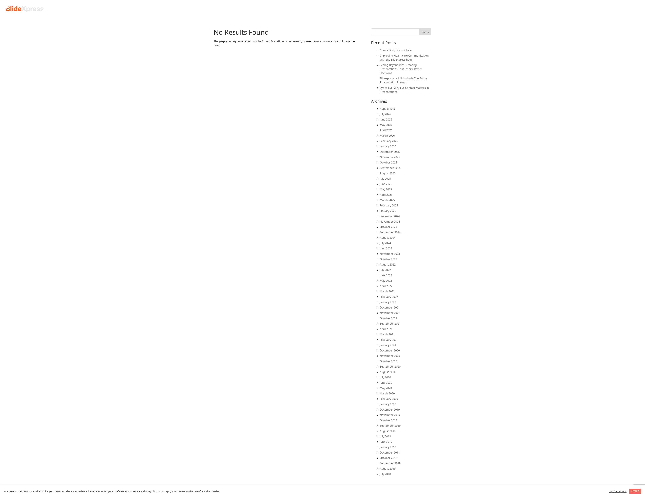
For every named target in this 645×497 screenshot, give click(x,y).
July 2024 (385, 243)
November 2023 (390, 254)
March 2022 (387, 291)
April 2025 (386, 195)
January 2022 (388, 302)
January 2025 (388, 211)
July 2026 (385, 114)
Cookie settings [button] (618, 491)
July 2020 (385, 377)
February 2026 (389, 141)
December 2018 (390, 452)
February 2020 (389, 399)
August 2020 (388, 372)
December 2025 (390, 152)
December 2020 (390, 350)
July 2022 (385, 270)
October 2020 (388, 361)
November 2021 (390, 313)
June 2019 (386, 442)
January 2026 (388, 146)
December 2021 (390, 307)
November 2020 (390, 356)
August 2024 (388, 238)
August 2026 (388, 109)
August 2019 (388, 431)
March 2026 (387, 135)
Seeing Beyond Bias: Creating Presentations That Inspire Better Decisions (401, 69)
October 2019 (388, 420)
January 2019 (388, 447)
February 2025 (389, 205)
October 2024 (388, 227)
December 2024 (390, 216)
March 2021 (387, 334)
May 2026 (386, 125)
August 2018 (388, 468)
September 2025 (390, 168)
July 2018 (385, 474)
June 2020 (386, 383)
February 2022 (389, 297)
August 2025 (388, 173)
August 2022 (388, 264)
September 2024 (390, 232)
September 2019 (390, 426)
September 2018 (390, 463)
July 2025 (385, 178)
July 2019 (385, 436)
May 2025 (386, 189)
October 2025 (388, 162)
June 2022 (386, 275)
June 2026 (386, 119)
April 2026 (386, 130)
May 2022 (386, 280)
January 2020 (388, 404)
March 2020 (387, 393)
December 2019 (390, 409)
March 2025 (387, 200)
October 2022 (388, 259)
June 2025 (386, 184)
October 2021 (388, 318)
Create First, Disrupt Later (396, 50)
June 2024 (386, 248)
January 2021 (388, 345)
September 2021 (390, 323)
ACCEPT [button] (635, 491)
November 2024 (390, 221)
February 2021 (389, 340)
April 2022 (386, 286)
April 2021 (386, 329)
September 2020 (390, 366)
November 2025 (390, 157)
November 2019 (390, 415)
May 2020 (386, 388)
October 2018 (388, 458)
